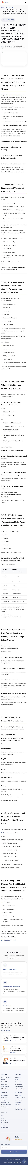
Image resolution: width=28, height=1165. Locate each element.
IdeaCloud (3, 1079)
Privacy (10, 1162)
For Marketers (4, 1095)
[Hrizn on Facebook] (18, 1163)
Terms (5, 1162)
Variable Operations (6, 1104)
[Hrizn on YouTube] (20, 1163)
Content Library (5, 1081)
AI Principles (4, 1120)
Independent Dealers (20, 1088)
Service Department (6, 1107)
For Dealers (4, 1097)
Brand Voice (4, 1084)
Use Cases (17, 1104)
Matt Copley (9, 46)
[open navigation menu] (25, 2)
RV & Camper (18, 1084)
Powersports (18, 1081)
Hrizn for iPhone (5, 1127)
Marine (16, 1079)
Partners (3, 1125)
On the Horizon (10, 7)
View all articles (5, 1030)
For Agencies (4, 1100)
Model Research (5, 1086)
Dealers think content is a (9, 832)
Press (2, 1118)
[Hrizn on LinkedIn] (15, 1163)
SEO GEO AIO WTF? (20, 1109)
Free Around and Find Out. (8, 940)
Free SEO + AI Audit (20, 1097)
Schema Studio (4, 1088)
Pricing (16, 1107)
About (2, 1115)
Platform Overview (5, 1077)
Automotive (17, 1077)
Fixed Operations (5, 1102)
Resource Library (19, 1095)
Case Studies (18, 1102)
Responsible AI (4, 1122)
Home (2, 7)
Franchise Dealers (19, 1086)
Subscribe (15, 1151)
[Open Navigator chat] (24, 1161)
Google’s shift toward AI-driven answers (11, 95)
